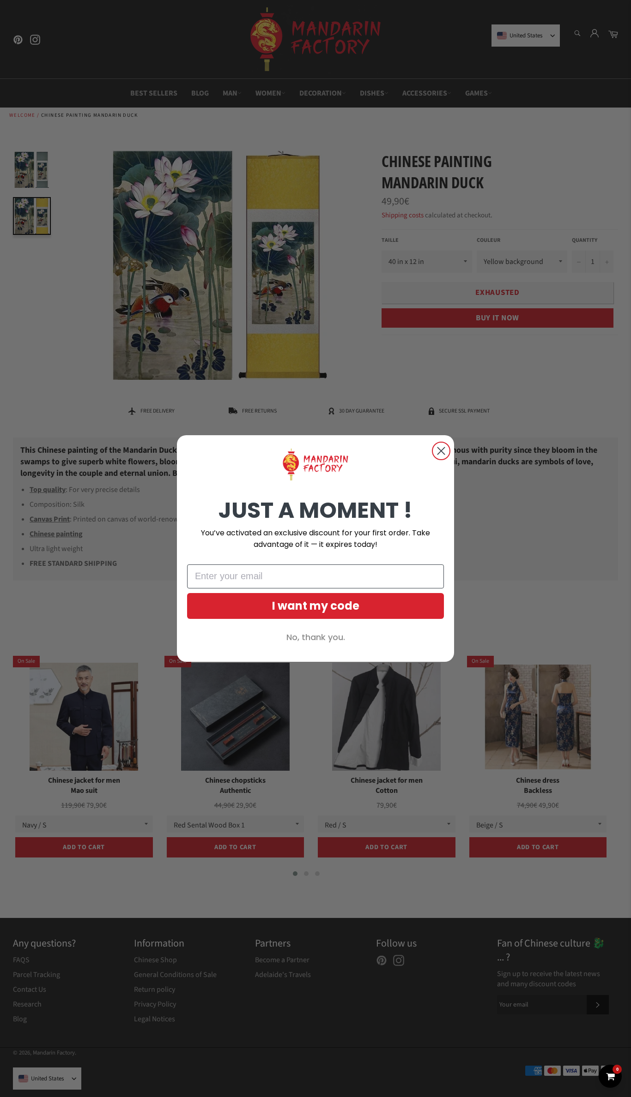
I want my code (315, 605)
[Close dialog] (441, 451)
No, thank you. (315, 637)
